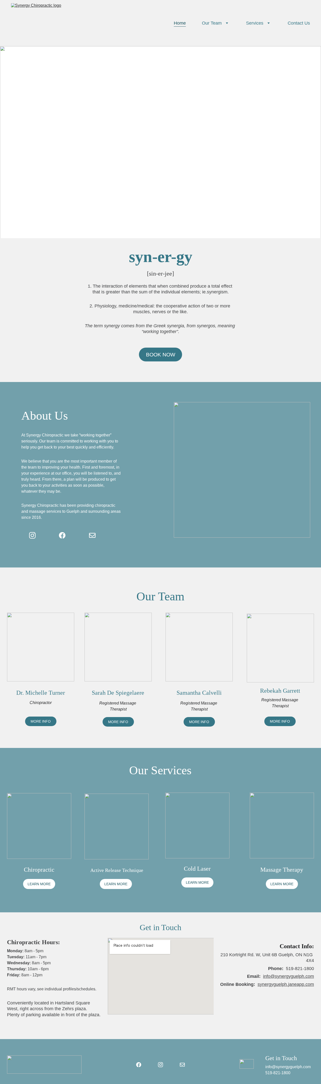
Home (180, 23)
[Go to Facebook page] (62, 535)
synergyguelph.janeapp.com (286, 984)
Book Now (160, 354)
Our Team (212, 23)
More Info (41, 721)
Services (254, 23)
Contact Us (299, 23)
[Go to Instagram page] (32, 535)
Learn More (39, 884)
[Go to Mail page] (92, 535)
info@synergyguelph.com (288, 976)
